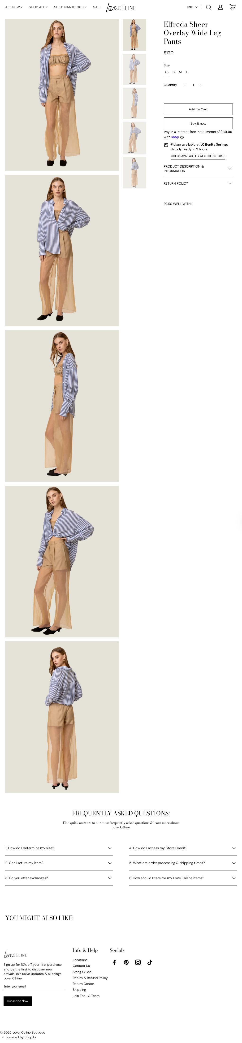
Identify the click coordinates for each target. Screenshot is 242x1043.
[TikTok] (150, 962)
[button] (14, 7)
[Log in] (220, 7)
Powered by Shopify (20, 1037)
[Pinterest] (126, 962)
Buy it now (198, 123)
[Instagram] (138, 962)
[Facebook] (114, 962)
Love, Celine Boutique (29, 1032)
